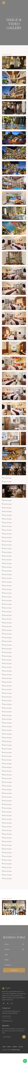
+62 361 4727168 (6, 1016)
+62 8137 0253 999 (7, 1018)
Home (4, 1046)
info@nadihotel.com (7, 1021)
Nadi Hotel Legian (16, 1049)
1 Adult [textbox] (6, 954)
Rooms (9, 1046)
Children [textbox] (6, 960)
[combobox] (7, 955)
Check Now (14, 970)
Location (21, 1046)
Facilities (15, 1046)
